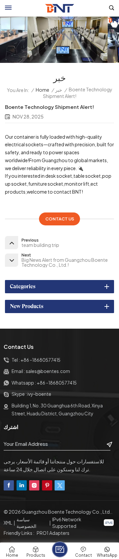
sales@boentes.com (48, 371)
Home (42, 89)
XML (8, 523)
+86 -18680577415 (40, 360)
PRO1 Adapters (53, 533)
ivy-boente (39, 394)
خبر (58, 89)
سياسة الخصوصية (26, 522)
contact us (59, 218)
